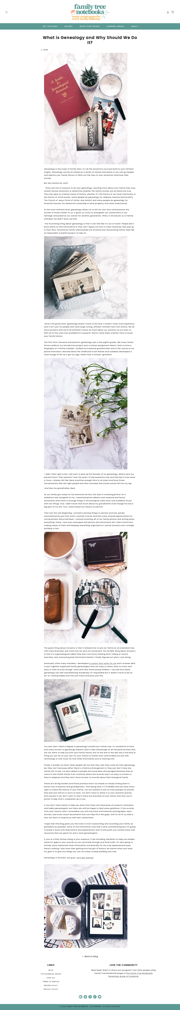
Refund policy (51, 985)
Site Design (95, 1006)
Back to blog (91, 956)
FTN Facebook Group (51, 974)
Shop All (51, 978)
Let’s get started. (85, 857)
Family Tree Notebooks (77, 1006)
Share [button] (45, 50)
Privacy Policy (51, 989)
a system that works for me (102, 663)
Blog (51, 970)
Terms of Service (51, 982)
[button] (6, 12)
